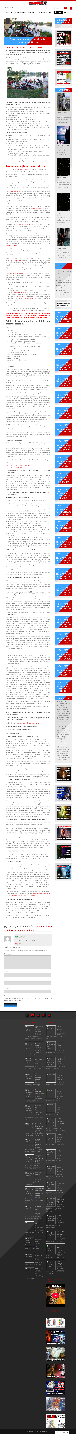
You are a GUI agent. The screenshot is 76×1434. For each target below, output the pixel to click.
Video (50, 12)
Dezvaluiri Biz (64, 266)
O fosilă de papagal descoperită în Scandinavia (39, 1125)
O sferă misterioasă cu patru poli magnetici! (60, 1184)
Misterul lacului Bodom (63, 145)
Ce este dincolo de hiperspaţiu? (61, 178)
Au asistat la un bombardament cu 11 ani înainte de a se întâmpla (39, 1192)
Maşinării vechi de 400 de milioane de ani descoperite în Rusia (39, 1158)
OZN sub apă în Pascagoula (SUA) (39, 1239)
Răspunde (18, 944)
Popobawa (59, 1074)
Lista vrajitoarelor (18, 12)
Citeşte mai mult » (57, 1054)
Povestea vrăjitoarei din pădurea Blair (60, 1217)
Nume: (6, 972)
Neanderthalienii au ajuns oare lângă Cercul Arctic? (61, 1200)
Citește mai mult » (63, 122)
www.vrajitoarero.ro (22, 169)
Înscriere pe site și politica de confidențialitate (28, 928)
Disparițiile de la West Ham (39, 1254)
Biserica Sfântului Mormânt (59, 1247)
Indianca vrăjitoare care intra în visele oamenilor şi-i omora (60, 1121)
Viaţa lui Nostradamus (60, 1027)
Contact (67, 12)
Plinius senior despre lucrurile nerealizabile (61, 1233)
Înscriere (58, 12)
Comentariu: (7, 954)
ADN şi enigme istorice (62, 112)
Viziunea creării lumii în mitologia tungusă (61, 1044)
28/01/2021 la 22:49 (20, 938)
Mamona (59, 1104)
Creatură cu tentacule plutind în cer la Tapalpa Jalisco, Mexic (39, 1109)
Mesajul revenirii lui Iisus (59, 1151)
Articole (31, 12)
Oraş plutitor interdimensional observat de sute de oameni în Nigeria (39, 1142)
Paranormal (41, 12)
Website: (6, 988)
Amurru (58, 1090)
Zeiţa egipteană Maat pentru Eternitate (61, 1059)
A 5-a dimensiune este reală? (62, 213)
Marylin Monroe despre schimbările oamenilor (63, 292)
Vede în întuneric (37, 1223)
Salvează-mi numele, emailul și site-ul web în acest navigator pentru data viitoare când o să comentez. (28, 999)
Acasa (7, 12)
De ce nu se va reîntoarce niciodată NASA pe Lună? (63, 247)
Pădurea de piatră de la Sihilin (38, 1174)
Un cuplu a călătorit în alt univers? (39, 1207)
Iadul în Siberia (39, 1268)
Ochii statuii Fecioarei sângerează (60, 1167)
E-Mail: (6, 980)
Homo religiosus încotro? (59, 1263)
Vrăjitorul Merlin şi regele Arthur (61, 1135)
